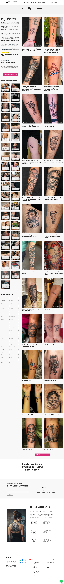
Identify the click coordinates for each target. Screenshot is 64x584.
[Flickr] (20, 562)
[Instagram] (38, 490)
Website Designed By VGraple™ (50, 579)
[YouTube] (30, 560)
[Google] (27, 562)
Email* (8, 489)
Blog (34, 566)
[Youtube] (43, 490)
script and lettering (12, 44)
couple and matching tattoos (7, 49)
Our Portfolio (35, 564)
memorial (3, 52)
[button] (29, 2)
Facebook (48, 492)
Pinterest (53, 492)
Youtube (43, 492)
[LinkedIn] (23, 562)
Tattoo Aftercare (36, 570)
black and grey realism (9, 45)
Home (34, 559)
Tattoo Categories (36, 568)
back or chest (6, 60)
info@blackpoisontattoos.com (52, 568)
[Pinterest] (53, 490)
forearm (4, 57)
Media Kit (34, 575)
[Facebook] (48, 490)
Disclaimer (56, 579)
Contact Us (35, 573)
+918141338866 (52, 564)
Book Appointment (36, 572)
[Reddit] (25, 562)
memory (7, 52)
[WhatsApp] (20, 560)
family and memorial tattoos (8, 50)
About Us (34, 561)
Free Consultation (36, 571)
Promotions (35, 567)
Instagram (38, 492)
